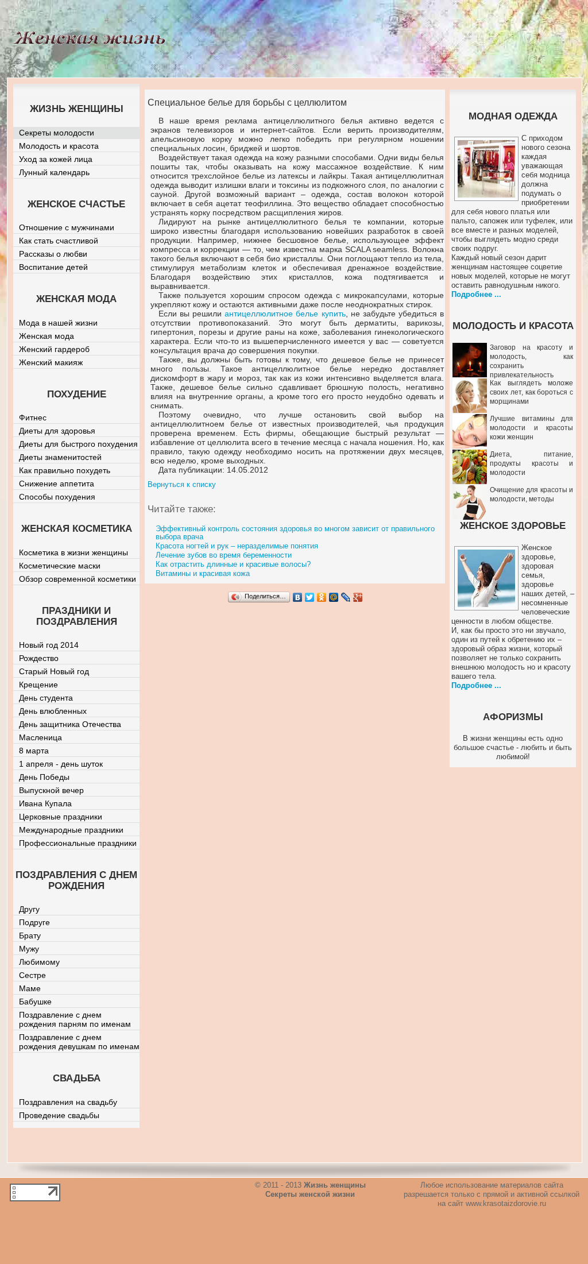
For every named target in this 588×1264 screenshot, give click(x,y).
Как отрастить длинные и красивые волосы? (233, 564)
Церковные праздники (60, 816)
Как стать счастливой (58, 240)
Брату (30, 935)
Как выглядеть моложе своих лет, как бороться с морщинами (531, 392)
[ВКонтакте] (298, 597)
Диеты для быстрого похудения (78, 444)
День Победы (44, 777)
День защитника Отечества (70, 724)
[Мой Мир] (334, 597)
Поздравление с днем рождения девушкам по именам (79, 1042)
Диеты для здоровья (57, 430)
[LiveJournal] (346, 597)
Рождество (39, 658)
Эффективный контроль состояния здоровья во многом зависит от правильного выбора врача (295, 532)
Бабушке (35, 1001)
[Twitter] (310, 597)
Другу (29, 909)
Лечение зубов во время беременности (224, 555)
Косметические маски (59, 565)
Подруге (34, 922)
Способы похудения (57, 496)
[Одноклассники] (322, 597)
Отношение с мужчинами (66, 227)
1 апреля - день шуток (61, 763)
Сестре (32, 975)
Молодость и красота (59, 145)
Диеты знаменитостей (60, 457)
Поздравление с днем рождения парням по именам (75, 1019)
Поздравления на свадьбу (68, 1102)
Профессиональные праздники (78, 843)
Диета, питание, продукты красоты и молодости (531, 463)
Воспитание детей (53, 267)
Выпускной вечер (51, 790)
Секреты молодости (56, 132)
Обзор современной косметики (77, 578)
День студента (46, 697)
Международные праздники (71, 829)
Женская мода (46, 336)
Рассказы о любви (53, 253)
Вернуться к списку (182, 484)
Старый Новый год (54, 671)
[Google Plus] (358, 597)
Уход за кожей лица (55, 159)
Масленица (40, 737)
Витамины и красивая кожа (203, 573)
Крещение (38, 684)
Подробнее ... (476, 294)
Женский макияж (51, 362)
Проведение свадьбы (59, 1115)
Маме (30, 988)
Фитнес (33, 417)
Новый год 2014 (49, 645)
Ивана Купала (45, 803)
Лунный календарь (54, 172)
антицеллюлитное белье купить (285, 313)
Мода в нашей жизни (58, 322)
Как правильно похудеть (64, 470)
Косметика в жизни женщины (73, 552)
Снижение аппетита (56, 483)
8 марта (34, 750)
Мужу (29, 948)
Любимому (39, 962)
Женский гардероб (54, 349)
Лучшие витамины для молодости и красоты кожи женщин (531, 428)
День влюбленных (53, 711)
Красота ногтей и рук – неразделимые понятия (237, 546)
